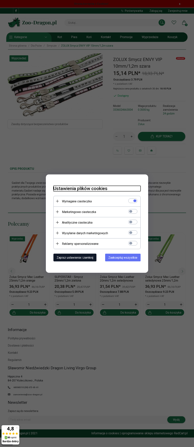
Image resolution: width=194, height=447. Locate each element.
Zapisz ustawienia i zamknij (75, 257)
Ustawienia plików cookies (80, 188)
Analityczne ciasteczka (77, 222)
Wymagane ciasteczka (77, 201)
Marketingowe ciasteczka (79, 212)
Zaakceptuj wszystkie (122, 257)
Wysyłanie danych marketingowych (85, 233)
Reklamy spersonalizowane (80, 243)
